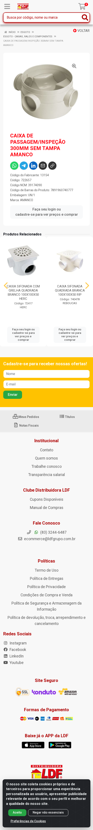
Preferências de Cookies (28, 821)
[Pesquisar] (85, 17)
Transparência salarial (46, 475)
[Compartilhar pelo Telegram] (24, 165)
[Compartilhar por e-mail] (43, 165)
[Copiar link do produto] (52, 165)
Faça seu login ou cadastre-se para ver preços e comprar (46, 212)
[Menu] (7, 6)
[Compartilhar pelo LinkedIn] (33, 165)
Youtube (16, 662)
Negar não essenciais (48, 812)
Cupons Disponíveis (46, 499)
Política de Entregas (46, 578)
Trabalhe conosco (47, 466)
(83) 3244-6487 (53, 532)
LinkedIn (16, 656)
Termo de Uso (46, 570)
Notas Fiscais (29, 425)
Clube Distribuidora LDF (46, 490)
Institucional (46, 440)
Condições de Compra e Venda (46, 595)
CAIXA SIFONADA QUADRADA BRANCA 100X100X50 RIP (70, 290)
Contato (46, 450)
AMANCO (26, 200)
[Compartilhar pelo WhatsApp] (14, 165)
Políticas (46, 561)
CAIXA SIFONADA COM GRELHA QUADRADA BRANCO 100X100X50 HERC (23, 292)
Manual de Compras (46, 508)
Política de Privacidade (46, 587)
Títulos (69, 417)
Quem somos (46, 458)
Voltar (83, 31)
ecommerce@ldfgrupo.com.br (49, 539)
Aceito (17, 812)
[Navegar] (5, 285)
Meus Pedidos (28, 417)
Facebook (17, 649)
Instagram (18, 643)
